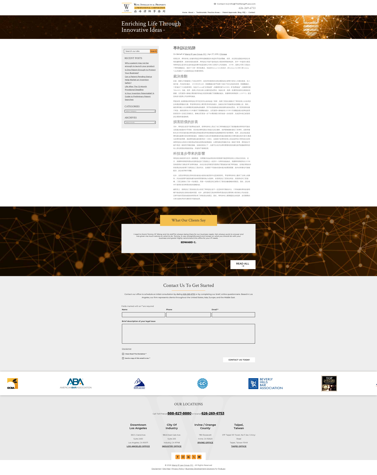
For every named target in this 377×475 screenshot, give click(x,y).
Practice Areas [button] (214, 12)
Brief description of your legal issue (139, 321)
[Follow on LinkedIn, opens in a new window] (188, 457)
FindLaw (221, 469)
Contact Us (222, 4)
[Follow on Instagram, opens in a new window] (183, 457)
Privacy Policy (178, 469)
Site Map (166, 469)
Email (215, 310)
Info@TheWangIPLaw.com (242, 4)
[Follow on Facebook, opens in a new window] (177, 457)
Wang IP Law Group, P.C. (195, 54)
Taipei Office (238, 446)
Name (124, 310)
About (190, 12)
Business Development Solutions (200, 469)
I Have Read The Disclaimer (135, 354)
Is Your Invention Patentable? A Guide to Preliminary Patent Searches (139, 96)
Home (184, 12)
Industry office (171, 446)
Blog (239, 12)
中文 (244, 12)
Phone (169, 310)
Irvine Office (205, 442)
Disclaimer (126, 349)
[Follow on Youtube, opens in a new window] (199, 457)
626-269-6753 (247, 8)
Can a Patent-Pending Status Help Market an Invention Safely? (138, 80)
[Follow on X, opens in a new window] (194, 457)
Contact (251, 12)
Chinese (223, 54)
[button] (375, 461)
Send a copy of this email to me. (137, 358)
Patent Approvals (230, 12)
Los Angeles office (138, 446)
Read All (243, 263)
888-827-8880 (179, 413)
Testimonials (201, 12)
